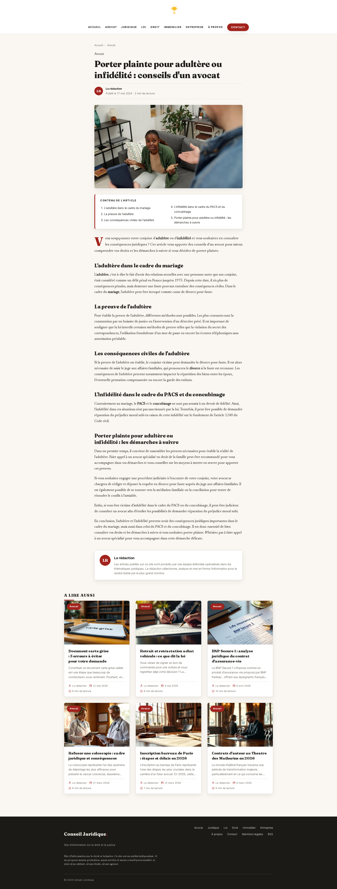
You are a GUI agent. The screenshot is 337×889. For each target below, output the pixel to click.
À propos (215, 27)
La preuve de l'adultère (119, 214)
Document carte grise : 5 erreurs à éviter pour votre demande (88, 656)
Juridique (129, 27)
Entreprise (195, 27)
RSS (270, 834)
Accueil (94, 27)
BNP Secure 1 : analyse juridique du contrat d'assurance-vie (232, 656)
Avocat (111, 27)
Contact (238, 27)
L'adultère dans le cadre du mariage (127, 208)
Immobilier (173, 27)
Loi (143, 27)
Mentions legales (252, 834)
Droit (155, 27)
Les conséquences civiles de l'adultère (129, 220)
